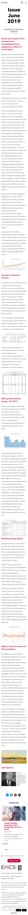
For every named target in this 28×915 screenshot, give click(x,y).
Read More (14, 913)
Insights (7, 876)
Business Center (18, 876)
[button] (14, 265)
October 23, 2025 (7, 831)
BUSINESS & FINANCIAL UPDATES (14, 30)
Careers (12, 876)
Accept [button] (18, 910)
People (3, 876)
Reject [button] (24, 910)
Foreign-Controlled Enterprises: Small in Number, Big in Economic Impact (12, 826)
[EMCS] (4, 2)
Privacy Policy (10, 878)
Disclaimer (3, 878)
